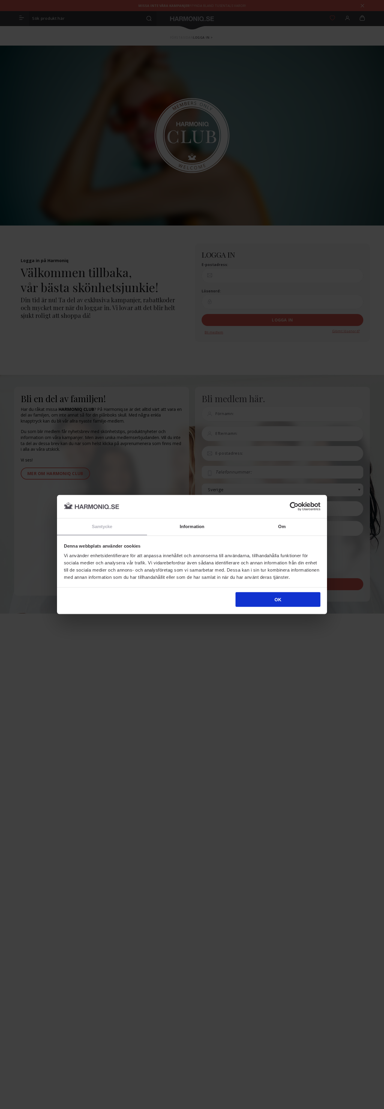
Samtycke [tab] (102, 526)
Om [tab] (282, 526)
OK (277, 599)
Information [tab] (192, 526)
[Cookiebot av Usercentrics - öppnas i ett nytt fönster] (294, 506)
